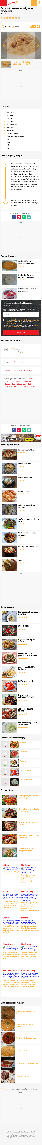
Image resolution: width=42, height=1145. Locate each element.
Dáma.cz (6, 891)
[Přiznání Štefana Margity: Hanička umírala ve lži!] (12, 868)
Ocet (29, 384)
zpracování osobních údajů (14, 323)
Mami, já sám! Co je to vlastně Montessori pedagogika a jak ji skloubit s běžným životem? (28, 879)
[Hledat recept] (34, 3)
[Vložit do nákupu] (34, 26)
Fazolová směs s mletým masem (27, 1064)
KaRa (12, 348)
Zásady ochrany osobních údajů (15, 326)
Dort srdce (23, 752)
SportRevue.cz (9, 944)
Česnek (31, 379)
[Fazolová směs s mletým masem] (8, 1063)
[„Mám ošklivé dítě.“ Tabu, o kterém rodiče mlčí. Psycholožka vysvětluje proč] (30, 948)
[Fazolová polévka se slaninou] (8, 1037)
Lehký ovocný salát (26, 779)
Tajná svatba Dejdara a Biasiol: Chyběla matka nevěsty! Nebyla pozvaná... (30, 928)
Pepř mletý (8, 386)
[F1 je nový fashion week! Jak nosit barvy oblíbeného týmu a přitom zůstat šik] (12, 922)
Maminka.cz (26, 944)
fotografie (17, 63)
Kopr (13, 384)
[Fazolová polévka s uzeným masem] (8, 1024)
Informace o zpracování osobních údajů (17, 1135)
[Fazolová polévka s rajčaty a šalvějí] (8, 1012)
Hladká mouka (26, 381)
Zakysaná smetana (29, 386)
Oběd (13, 370)
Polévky (15, 362)
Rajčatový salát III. (25, 770)
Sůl (20, 386)
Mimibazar (25, 865)
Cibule (7, 381)
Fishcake (23, 761)
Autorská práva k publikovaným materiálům (23, 1132)
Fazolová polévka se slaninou (26, 1038)
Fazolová (22, 362)
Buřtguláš (23, 742)
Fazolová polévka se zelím (25, 1051)
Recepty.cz (4, 1089)
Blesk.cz (24, 918)
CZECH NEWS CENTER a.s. (22, 1131)
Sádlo (15, 386)
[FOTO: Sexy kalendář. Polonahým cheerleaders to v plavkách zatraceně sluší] (12, 948)
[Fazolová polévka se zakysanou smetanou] (21, 58)
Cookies (30, 1135)
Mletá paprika (21, 384)
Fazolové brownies (22, 1076)
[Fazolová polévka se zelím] (8, 1050)
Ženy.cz (6, 918)
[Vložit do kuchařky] (31, 26)
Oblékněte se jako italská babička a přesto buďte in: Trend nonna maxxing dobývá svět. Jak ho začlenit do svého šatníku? (30, 907)
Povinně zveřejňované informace (26, 1137)
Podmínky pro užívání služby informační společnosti (20, 1134)
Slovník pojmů (28, 370)
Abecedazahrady (28, 970)
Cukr (12, 381)
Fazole (18, 381)
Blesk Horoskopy (10, 970)
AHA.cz (6, 865)
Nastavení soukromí (12, 1136)
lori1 (6, 13)
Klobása (7, 384)
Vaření (20, 370)
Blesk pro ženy (27, 891)
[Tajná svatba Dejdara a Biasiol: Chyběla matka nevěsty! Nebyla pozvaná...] (30, 922)
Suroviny (5, 106)
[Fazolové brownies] (8, 1076)
